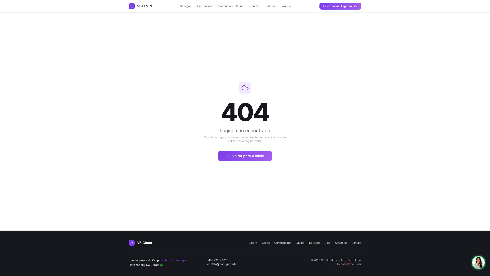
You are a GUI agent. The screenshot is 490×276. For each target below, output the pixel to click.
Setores (271, 6)
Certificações (282, 242)
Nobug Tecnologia (173, 260)
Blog (328, 242)
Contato (255, 6)
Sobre (253, 242)
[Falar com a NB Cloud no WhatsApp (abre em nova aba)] (478, 262)
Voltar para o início (248, 156)
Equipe (300, 242)
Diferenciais (204, 6)
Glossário (341, 242)
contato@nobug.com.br (222, 264)
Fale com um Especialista (340, 6)
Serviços (185, 6)
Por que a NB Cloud (230, 6)
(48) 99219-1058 (217, 260)
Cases (266, 242)
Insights (286, 6)
